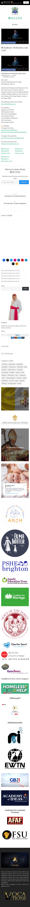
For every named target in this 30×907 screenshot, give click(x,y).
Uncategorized (12, 383)
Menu (16, 24)
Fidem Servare (12, 369)
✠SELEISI (15, 18)
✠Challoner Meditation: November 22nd (6, 159)
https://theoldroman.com (8, 104)
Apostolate (4, 367)
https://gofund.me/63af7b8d (9, 130)
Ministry (4, 375)
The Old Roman (7, 353)
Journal (18, 372)
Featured (4, 369)
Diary (25, 367)
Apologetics (19, 364)
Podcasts (18, 378)
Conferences (12, 367)
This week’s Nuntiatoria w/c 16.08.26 (10, 273)
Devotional (20, 367)
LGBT (22, 372)
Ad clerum (4, 364)
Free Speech (5, 372)
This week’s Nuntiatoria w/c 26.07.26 (10, 278)
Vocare (19, 383)
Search (3, 286)
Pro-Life (11, 380)
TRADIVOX (15, 437)
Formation (20, 369)
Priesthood (5, 380)
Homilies (12, 372)
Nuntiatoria (22, 375)
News (16, 375)
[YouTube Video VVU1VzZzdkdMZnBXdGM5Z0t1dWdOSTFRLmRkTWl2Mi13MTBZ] (15, 63)
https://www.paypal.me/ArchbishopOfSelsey (14, 132)
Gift (26, 2)
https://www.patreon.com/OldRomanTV (12, 138)
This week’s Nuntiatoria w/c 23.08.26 (10, 270)
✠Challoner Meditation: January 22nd (19, 151)
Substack (21, 380)
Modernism (11, 375)
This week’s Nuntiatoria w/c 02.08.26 (10, 276)
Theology (4, 383)
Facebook (4, 346)
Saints (16, 380)
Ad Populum (12, 364)
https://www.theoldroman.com (10, 144)
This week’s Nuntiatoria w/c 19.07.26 (10, 281)
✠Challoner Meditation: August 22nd (5, 151)
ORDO (3, 378)
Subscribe (24, 182)
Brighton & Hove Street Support (15, 678)
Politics (25, 378)
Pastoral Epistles (10, 378)
